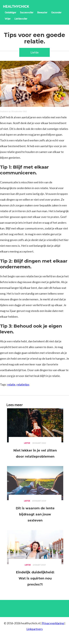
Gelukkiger (10, 12)
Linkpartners (34, 629)
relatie (11, 384)
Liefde (34, 52)
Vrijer (8, 18)
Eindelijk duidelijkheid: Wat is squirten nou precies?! (35, 578)
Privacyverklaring (53, 623)
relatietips (23, 384)
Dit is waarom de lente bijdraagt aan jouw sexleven (35, 514)
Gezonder (56, 12)
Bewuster (42, 12)
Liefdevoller (20, 18)
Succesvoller (27, 12)
